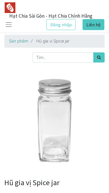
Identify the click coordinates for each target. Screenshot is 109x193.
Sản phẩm (18, 41)
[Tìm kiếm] (99, 57)
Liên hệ (93, 24)
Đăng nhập (61, 24)
